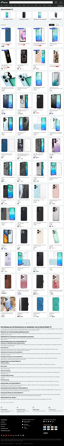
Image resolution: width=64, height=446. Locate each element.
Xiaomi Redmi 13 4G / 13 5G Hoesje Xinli (55, 245)
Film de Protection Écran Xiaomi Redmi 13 (23, 43)
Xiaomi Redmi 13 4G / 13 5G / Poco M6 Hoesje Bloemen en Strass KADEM (23, 290)
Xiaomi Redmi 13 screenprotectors (40, 19)
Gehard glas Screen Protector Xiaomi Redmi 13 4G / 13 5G (39, 88)
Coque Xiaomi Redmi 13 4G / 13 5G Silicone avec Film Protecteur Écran (6, 154)
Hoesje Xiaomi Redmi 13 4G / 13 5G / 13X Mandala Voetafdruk (39, 313)
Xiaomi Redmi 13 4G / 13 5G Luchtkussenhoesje (21, 133)
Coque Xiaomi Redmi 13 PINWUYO (6, 43)
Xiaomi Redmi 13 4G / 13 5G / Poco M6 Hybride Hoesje (7, 245)
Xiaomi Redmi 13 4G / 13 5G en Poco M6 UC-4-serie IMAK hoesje (39, 245)
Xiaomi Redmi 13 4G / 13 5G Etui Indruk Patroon (39, 65)
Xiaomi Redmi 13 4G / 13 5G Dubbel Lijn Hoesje (23, 200)
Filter (52, 24)
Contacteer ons (4, 428)
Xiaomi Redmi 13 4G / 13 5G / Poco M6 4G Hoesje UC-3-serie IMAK (39, 223)
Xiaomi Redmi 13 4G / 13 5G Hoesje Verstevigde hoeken (38, 200)
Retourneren (3, 424)
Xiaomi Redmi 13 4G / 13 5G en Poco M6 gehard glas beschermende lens (23, 88)
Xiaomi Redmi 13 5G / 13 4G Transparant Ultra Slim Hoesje (39, 133)
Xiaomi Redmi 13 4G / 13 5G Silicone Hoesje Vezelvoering (23, 223)
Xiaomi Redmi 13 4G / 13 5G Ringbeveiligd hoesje (7, 178)
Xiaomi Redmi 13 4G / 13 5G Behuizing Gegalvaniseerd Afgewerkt (55, 200)
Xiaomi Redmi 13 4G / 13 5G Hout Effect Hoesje (39, 268)
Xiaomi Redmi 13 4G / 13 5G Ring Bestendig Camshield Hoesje (38, 154)
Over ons (3, 426)
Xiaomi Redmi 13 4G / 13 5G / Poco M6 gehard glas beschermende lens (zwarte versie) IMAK (7, 88)
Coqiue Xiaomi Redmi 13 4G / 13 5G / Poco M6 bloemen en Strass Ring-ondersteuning (56, 290)
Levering (3, 422)
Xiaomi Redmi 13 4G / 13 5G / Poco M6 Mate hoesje (7, 223)
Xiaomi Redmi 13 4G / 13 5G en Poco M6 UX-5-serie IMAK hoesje (55, 44)
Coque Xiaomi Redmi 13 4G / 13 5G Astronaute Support (22, 65)
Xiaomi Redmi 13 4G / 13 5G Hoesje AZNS (7, 290)
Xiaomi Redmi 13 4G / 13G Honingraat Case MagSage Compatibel (23, 110)
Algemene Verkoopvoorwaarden (28, 443)
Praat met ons (26, 422)
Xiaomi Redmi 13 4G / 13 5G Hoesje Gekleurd (54, 223)
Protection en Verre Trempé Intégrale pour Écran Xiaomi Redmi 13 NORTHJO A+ (39, 44)
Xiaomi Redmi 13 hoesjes (8, 19)
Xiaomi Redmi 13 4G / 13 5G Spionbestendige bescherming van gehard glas (56, 88)
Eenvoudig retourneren (21, 409)
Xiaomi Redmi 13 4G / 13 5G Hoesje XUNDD (6, 133)
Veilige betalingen (36, 409)
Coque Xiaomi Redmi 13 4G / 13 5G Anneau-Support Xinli (6, 65)
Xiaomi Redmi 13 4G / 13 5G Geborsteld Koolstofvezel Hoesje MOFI (55, 110)
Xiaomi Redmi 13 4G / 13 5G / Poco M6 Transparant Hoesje (23, 268)
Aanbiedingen (4, 419)
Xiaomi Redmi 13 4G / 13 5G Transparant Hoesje (55, 268)
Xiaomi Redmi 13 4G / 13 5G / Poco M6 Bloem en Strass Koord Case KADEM (7, 313)
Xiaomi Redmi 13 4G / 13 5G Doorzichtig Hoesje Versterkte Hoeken (55, 178)
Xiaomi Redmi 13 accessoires (56, 19)
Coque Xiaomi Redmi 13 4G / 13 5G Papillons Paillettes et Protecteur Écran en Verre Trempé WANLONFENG (23, 154)
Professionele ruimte (5, 430)
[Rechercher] (10, 2)
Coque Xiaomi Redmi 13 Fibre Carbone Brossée (7, 110)
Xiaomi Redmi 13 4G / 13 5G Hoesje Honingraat (38, 178)
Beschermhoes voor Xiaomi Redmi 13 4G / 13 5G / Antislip (7, 200)
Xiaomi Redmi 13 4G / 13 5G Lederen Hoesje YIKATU (39, 290)
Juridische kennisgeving (18, 443)
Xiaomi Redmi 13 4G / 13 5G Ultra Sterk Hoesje (23, 178)
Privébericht (26, 428)
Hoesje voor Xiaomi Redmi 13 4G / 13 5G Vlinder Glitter (7, 268)
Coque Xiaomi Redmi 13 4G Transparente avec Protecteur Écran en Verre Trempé (55, 133)
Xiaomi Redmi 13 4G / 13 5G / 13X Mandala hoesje (54, 313)
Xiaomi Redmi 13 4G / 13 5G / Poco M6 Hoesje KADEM (55, 154)
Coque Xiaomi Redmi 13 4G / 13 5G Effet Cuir (23, 245)
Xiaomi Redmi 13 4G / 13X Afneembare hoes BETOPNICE (23, 313)
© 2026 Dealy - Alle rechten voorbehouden (7, 443)
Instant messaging (27, 425)
